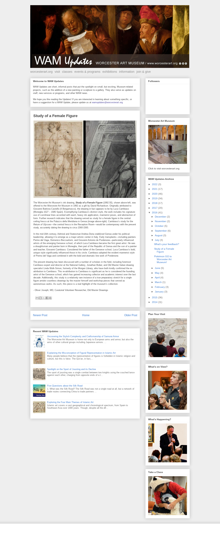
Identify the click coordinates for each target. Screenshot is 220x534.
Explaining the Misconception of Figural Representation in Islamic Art (81, 353)
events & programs (87, 71)
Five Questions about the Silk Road (64, 385)
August (159, 235)
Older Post (130, 315)
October (159, 226)
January (159, 291)
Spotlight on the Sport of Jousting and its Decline (71, 369)
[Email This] (37, 298)
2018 (155, 203)
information (126, 71)
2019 (155, 198)
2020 (155, 193)
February (160, 287)
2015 (155, 297)
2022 (155, 184)
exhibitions (109, 71)
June (158, 268)
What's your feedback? (166, 244)
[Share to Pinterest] (50, 298)
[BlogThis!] (40, 298)
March (158, 282)
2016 (155, 212)
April (157, 277)
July (157, 240)
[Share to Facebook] (47, 298)
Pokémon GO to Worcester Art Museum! (163, 259)
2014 (155, 302)
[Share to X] (43, 298)
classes (67, 71)
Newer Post (40, 315)
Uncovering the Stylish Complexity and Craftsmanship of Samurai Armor (83, 336)
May (157, 272)
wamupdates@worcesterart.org (107, 102)
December (161, 216)
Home (86, 315)
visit (57, 71)
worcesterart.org (41, 71)
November (161, 221)
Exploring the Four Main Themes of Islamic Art (70, 402)
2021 (155, 189)
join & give (143, 71)
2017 (155, 207)
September (161, 230)
